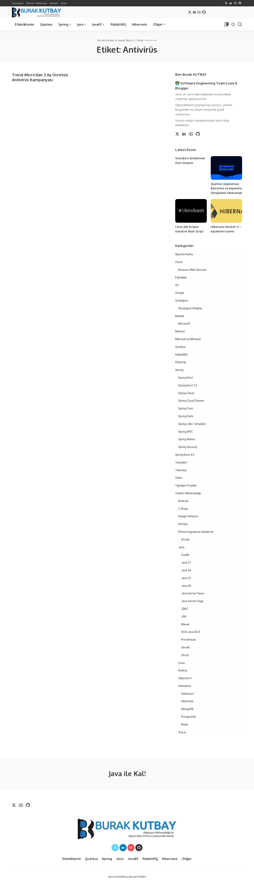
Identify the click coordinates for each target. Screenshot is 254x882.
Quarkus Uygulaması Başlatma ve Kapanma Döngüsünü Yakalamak (226, 188)
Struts (185, 655)
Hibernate (187, 701)
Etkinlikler (181, 277)
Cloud (178, 262)
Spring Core (185, 408)
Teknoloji (180, 470)
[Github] (240, 3)
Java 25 (186, 578)
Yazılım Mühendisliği (188, 493)
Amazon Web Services (192, 269)
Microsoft (184, 323)
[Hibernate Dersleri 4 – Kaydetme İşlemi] (226, 211)
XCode (185, 539)
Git (177, 285)
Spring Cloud (186, 393)
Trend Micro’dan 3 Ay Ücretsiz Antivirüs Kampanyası (40, 77)
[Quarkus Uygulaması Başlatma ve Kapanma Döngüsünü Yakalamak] (226, 168)
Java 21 (186, 562)
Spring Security (187, 447)
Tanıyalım (181, 462)
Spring (179, 369)
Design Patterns (188, 516)
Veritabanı (184, 686)
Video (178, 477)
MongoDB (187, 709)
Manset (180, 331)
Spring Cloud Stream (191, 400)
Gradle (185, 554)
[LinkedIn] (230, 3)
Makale (179, 316)
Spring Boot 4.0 (184, 454)
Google (179, 292)
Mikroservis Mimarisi (188, 339)
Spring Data (185, 416)
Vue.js (182, 732)
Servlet (185, 647)
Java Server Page (192, 601)
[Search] (239, 24)
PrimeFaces (188, 639)
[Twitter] (226, 3)
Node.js (182, 670)
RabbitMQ (181, 354)
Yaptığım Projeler (186, 485)
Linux (181, 662)
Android (183, 501)
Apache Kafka (184, 254)
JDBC (184, 608)
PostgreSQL (188, 716)
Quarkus (180, 346)
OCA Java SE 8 (190, 631)
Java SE (186, 585)
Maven (185, 624)
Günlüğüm (181, 300)
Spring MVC (185, 431)
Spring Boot (185, 377)
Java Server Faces (192, 593)
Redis (184, 724)
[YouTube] (235, 3)
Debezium (187, 693)
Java (181, 547)
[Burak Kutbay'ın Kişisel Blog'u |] (36, 12)
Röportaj (180, 362)
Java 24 (186, 570)
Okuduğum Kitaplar (190, 308)
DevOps (183, 524)
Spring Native (186, 439)
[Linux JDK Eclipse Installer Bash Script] (191, 211)
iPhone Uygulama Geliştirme (196, 531)
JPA (183, 616)
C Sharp (183, 508)
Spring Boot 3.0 (187, 385)
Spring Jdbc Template (192, 424)
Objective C (185, 678)
